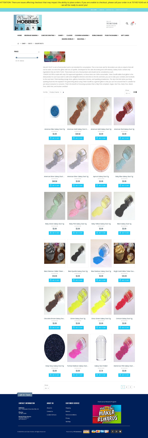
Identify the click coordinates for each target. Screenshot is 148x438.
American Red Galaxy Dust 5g (124, 129)
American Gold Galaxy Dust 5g (101, 129)
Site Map (68, 421)
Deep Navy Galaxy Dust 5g (55, 366)
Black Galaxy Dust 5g (124, 224)
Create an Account (122, 10)
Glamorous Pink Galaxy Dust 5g (124, 366)
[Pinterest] (120, 431)
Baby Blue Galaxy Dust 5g (124, 176)
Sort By (45, 92)
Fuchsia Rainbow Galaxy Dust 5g (77, 366)
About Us (49, 408)
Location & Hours (51, 415)
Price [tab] (16, 51)
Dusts (30, 43)
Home (18, 43)
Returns (68, 411)
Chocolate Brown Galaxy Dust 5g (54, 318)
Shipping (68, 408)
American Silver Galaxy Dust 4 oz (54, 176)
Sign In (102, 10)
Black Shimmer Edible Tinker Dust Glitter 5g (54, 271)
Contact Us (109, 10)
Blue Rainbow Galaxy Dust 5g (101, 271)
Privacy (68, 418)
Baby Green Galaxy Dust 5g (54, 224)
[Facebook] (112, 431)
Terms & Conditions (71, 415)
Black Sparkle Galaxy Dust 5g (78, 271)
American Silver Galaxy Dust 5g (77, 176)
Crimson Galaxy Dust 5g (124, 318)
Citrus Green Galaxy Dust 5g (101, 318)
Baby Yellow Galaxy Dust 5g (101, 224)
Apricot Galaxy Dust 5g (101, 176)
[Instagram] (116, 431)
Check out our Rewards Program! (107, 402)
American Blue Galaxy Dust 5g (55, 129)
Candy (24, 43)
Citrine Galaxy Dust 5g (77, 318)
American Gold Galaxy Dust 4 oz (77, 129)
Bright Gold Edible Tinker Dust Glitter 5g (124, 271)
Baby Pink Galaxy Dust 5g (77, 224)
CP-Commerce (77, 431)
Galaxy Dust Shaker (101, 366)
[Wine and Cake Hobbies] (28, 23)
